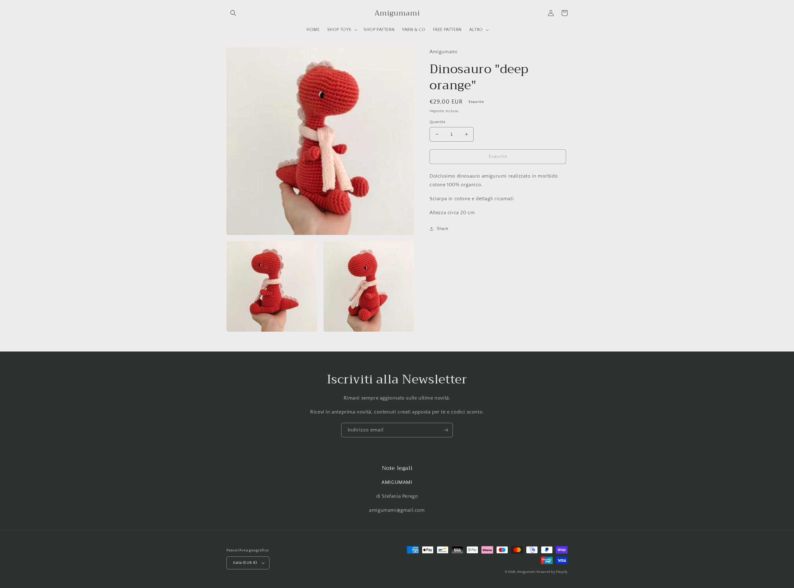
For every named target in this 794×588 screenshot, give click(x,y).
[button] (233, 13)
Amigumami (526, 572)
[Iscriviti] (446, 430)
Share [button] (442, 228)
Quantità (437, 122)
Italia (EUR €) (245, 562)
